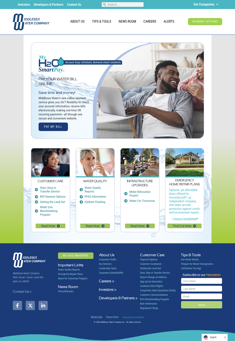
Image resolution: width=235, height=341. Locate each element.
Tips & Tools (101, 21)
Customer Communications (154, 294)
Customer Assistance (151, 263)
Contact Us (74, 4)
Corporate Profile (107, 259)
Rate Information (148, 303)
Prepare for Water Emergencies (197, 263)
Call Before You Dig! (191, 268)
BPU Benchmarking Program (154, 299)
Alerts (169, 21)
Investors (24, 4)
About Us (77, 21)
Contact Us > (22, 291)
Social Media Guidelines (133, 317)
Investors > (107, 289)
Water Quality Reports (69, 269)
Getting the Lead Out (150, 268)
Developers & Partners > (118, 298)
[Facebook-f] (17, 305)
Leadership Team (108, 268)
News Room (127, 21)
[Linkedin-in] (43, 305)
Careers (149, 21)
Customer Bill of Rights (151, 286)
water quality (95, 181)
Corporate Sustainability (111, 272)
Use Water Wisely (190, 259)
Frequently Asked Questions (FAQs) (158, 290)
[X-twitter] (30, 305)
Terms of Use (96, 317)
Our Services (105, 263)
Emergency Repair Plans (70, 274)
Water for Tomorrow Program (72, 278)
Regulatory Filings (149, 308)
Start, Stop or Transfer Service (155, 272)
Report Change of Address (153, 277)
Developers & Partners (48, 4)
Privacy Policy (112, 317)
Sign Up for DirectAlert (151, 281)
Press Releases (65, 291)
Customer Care (50, 181)
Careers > (106, 281)
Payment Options (149, 259)
